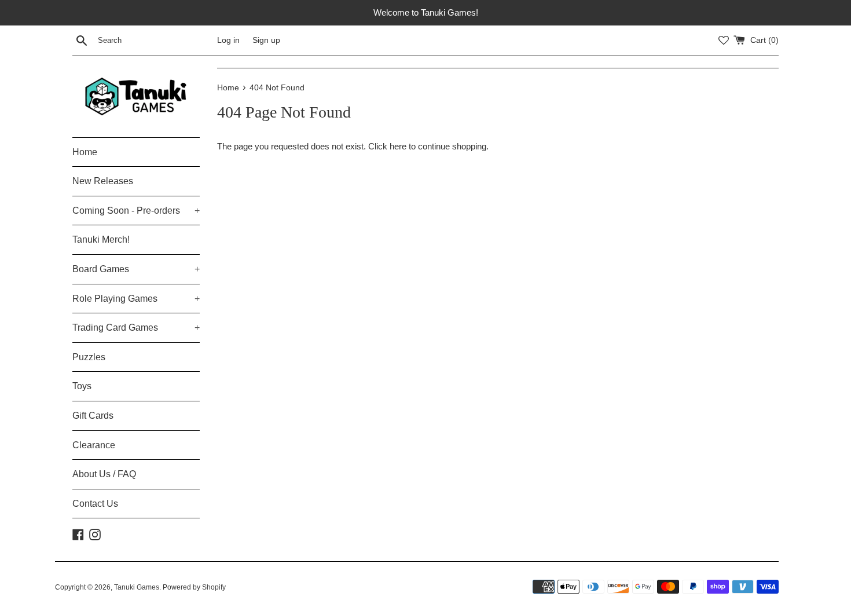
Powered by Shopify (194, 587)
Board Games (136, 269)
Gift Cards (92, 415)
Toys (81, 386)
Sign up (266, 40)
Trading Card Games (136, 327)
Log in (228, 40)
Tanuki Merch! (101, 239)
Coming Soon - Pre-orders (136, 210)
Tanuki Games (136, 587)
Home (84, 152)
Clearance (93, 445)
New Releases (102, 181)
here (398, 146)
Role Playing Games (136, 298)
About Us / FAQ (104, 474)
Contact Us (95, 503)
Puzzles (88, 357)
